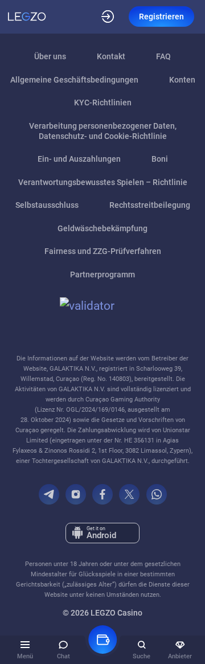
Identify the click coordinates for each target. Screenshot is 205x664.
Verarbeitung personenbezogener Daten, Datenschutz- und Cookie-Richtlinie (103, 131)
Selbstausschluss (47, 205)
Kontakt (111, 56)
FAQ (163, 56)
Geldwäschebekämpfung (102, 228)
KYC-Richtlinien (103, 102)
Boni (159, 158)
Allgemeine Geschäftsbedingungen (74, 79)
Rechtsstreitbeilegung (149, 205)
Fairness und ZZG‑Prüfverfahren (102, 251)
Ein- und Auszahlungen (79, 158)
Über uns (50, 56)
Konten (182, 79)
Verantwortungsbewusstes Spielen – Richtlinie (102, 182)
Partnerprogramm (102, 274)
